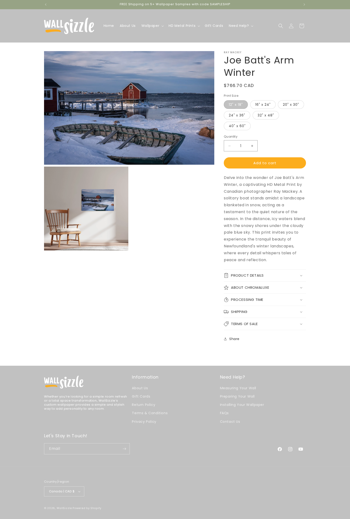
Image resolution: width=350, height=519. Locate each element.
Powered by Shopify (87, 508)
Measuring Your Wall (238, 388)
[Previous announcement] (45, 4)
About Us (140, 388)
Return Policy (143, 404)
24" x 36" (237, 115)
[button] (152, 26)
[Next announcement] (304, 4)
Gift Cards (141, 396)
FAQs (224, 413)
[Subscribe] (124, 448)
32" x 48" (266, 115)
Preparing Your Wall (237, 396)
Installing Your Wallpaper (242, 404)
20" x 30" (291, 104)
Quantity (230, 136)
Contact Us (230, 421)
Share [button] (234, 338)
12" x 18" (236, 104)
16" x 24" (263, 104)
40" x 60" (237, 126)
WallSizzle (64, 508)
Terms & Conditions (150, 413)
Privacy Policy (144, 421)
